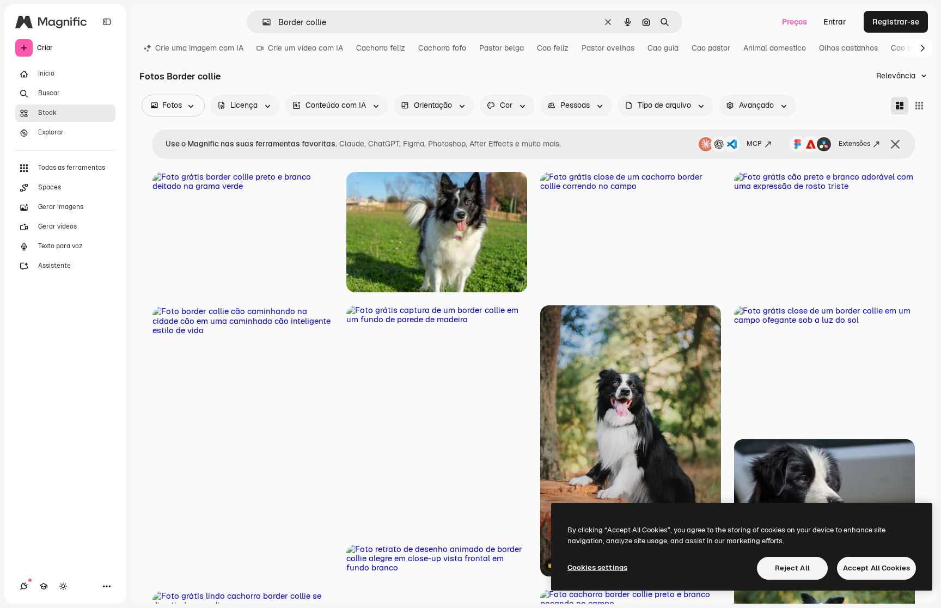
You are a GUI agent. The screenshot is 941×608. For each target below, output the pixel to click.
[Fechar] (895, 144)
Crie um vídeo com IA (305, 48)
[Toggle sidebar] (106, 21)
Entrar (834, 22)
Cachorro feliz (380, 48)
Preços (794, 22)
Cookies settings (597, 567)
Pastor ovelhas (608, 48)
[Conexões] (24, 586)
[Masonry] (899, 105)
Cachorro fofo (442, 48)
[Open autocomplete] (262, 22)
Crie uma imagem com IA (199, 48)
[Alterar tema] (63, 586)
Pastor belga (501, 48)
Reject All (792, 568)
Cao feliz (553, 48)
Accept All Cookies (876, 568)
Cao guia (663, 48)
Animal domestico (774, 48)
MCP (754, 143)
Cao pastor (711, 48)
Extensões (854, 143)
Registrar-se (895, 22)
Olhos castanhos (848, 48)
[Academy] (43, 586)
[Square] (919, 105)
